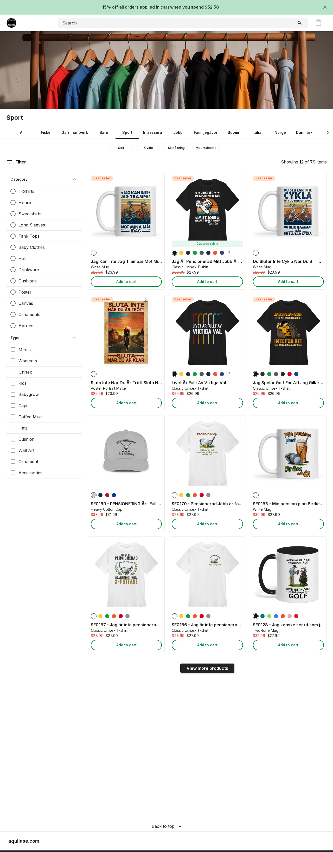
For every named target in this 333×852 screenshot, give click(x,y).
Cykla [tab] (148, 148)
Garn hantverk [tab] (74, 132)
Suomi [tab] (233, 132)
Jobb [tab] (178, 132)
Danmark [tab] (304, 132)
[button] (44, 179)
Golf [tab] (121, 148)
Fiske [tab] (45, 132)
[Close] (325, 7)
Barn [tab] (104, 132)
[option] (94, 253)
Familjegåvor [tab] (205, 132)
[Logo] (27, 23)
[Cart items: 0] (318, 23)
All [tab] (22, 132)
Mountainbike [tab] (206, 148)
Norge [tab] (280, 132)
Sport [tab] (127, 132)
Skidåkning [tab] (176, 148)
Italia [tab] (256, 132)
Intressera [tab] (152, 132)
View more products (207, 668)
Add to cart (126, 281)
